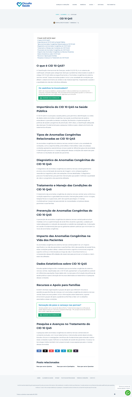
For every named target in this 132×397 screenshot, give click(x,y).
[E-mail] (75, 351)
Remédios (83, 4)
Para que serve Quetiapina (65, 366)
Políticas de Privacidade (68, 378)
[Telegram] (63, 351)
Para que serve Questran (85, 366)
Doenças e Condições (62, 4)
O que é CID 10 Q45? (43, 40)
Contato (92, 378)
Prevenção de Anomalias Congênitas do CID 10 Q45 (53, 50)
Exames (75, 4)
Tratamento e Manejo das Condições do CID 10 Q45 (53, 48)
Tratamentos (111, 4)
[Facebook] (39, 351)
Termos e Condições (82, 378)
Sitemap (57, 378)
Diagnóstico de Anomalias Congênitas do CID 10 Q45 (53, 46)
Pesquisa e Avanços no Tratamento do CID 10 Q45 (53, 58)
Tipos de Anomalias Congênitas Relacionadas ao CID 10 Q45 (56, 44)
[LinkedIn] (57, 351)
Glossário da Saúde (47, 378)
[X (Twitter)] (45, 351)
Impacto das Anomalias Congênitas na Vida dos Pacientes (55, 52)
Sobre (38, 378)
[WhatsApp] (69, 351)
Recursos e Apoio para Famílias (47, 56)
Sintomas (101, 4)
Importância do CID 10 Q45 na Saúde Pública (51, 42)
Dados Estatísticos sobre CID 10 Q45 (48, 54)
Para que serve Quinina (44, 366)
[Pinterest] (51, 351)
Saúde (91, 4)
